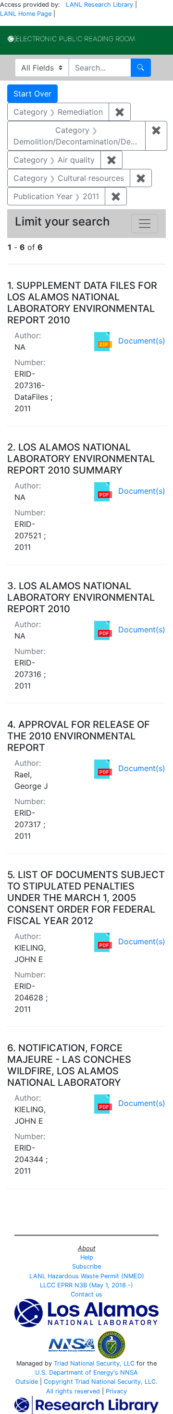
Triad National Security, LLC (94, 1363)
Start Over (32, 93)
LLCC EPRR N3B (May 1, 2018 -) (86, 1285)
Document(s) (141, 340)
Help (86, 1257)
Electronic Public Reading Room (71, 39)
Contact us (86, 1294)
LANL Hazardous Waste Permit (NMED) (86, 1276)
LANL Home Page (25, 13)
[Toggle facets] (144, 223)
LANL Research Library (99, 4)
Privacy (116, 1391)
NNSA (129, 1372)
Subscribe (86, 1266)
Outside (26, 1381)
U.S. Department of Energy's (76, 1372)
